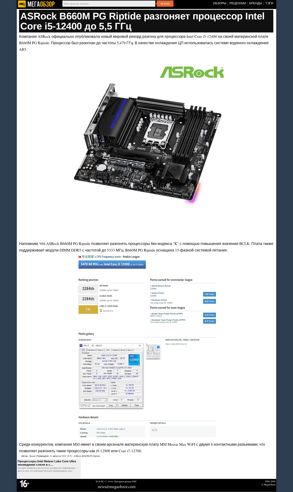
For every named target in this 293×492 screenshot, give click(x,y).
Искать (165, 3)
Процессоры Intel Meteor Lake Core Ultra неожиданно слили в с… (47, 463)
